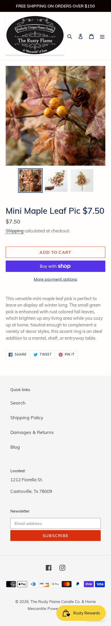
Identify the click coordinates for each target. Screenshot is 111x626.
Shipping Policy (26, 418)
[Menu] (102, 36)
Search (18, 403)
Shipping (14, 230)
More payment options (55, 279)
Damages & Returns (32, 432)
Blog (15, 447)
